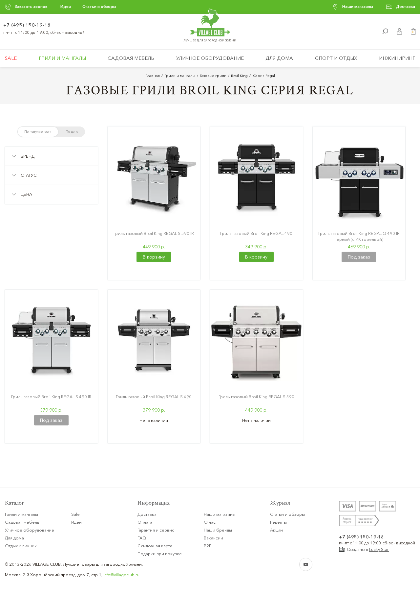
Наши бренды (218, 530)
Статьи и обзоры (99, 6)
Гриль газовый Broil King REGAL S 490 (154, 396)
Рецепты (278, 522)
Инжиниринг (397, 58)
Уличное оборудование (210, 58)
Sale (11, 58)
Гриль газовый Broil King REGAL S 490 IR (51, 396)
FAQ (141, 537)
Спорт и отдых (336, 58)
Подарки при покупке (159, 553)
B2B (208, 545)
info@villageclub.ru (121, 574)
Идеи (65, 6)
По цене (72, 131)
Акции (276, 530)
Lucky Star (379, 549)
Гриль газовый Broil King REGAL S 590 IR (154, 233)
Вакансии (213, 537)
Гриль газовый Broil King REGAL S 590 (256, 396)
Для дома (279, 58)
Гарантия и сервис (155, 530)
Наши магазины (357, 6)
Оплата (144, 522)
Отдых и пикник (21, 545)
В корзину (154, 257)
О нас (210, 522)
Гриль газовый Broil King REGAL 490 (256, 233)
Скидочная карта (154, 545)
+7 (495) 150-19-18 (27, 25)
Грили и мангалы (62, 58)
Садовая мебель (131, 58)
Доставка (405, 6)
